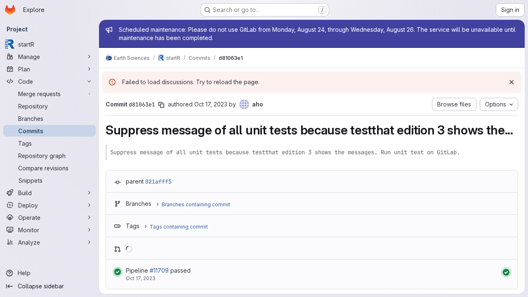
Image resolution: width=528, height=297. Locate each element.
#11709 (159, 270)
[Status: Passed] (118, 272)
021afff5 (158, 181)
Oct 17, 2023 (210, 104)
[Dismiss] (511, 82)
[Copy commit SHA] (161, 105)
